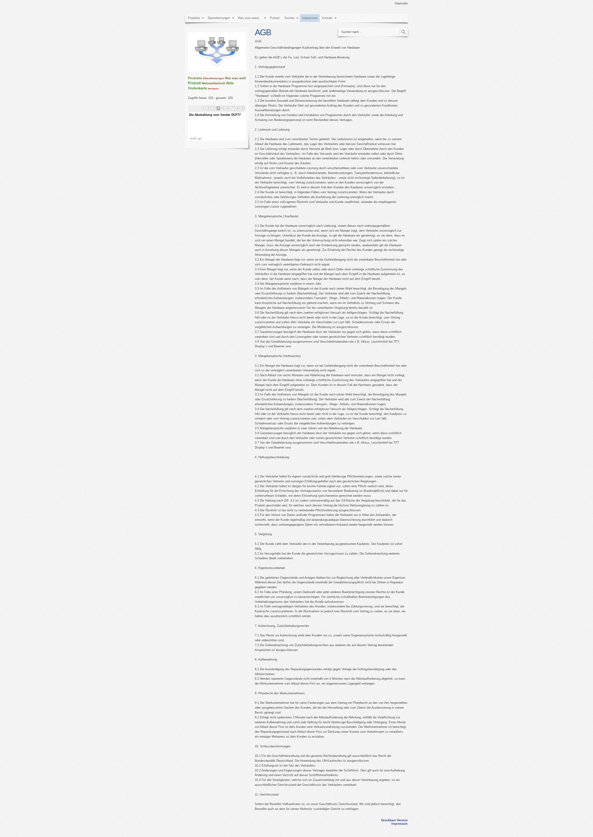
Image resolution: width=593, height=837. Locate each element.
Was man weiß (235, 78)
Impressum (309, 18)
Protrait (194, 83)
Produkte (194, 18)
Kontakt (327, 18)
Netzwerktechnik (213, 83)
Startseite (401, 3)
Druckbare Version (394, 820)
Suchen (289, 18)
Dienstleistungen (219, 18)
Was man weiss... (250, 18)
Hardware (213, 88)
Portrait (275, 18)
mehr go (196, 138)
